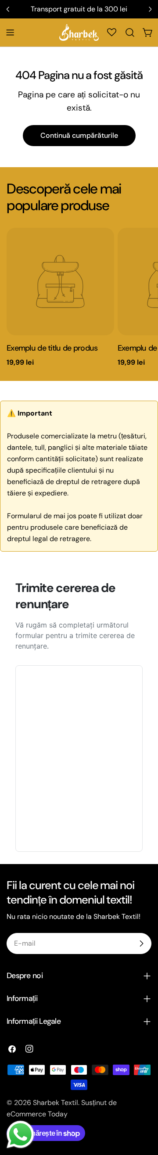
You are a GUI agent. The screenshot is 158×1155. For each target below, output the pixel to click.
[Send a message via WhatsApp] (20, 1135)
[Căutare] (130, 32)
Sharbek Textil (55, 1102)
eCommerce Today (37, 1114)
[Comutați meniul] (10, 32)
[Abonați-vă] (141, 943)
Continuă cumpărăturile (79, 135)
